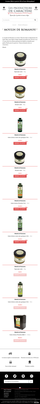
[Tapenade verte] (20, 256)
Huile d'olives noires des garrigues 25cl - (20, 236)
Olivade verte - (20, 104)
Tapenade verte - (20, 269)
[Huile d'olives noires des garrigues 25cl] (20, 223)
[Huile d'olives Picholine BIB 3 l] (20, 322)
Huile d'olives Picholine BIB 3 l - (20, 334)
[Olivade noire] (20, 158)
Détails (4, 47)
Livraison (6, 396)
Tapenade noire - (20, 71)
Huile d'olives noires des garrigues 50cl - (20, 137)
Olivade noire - (20, 170)
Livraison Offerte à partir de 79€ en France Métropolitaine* (20, 1)
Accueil (14, 24)
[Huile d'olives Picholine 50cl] (20, 190)
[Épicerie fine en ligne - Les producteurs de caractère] (20, 11)
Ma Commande (7, 391)
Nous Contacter (7, 389)
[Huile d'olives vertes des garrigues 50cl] (20, 289)
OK (36, 402)
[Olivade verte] (20, 92)
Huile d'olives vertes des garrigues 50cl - (20, 302)
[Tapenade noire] (20, 59)
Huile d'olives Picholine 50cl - (20, 203)
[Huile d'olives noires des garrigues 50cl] (20, 125)
